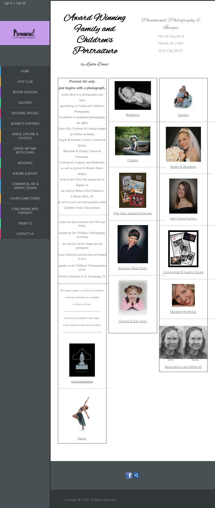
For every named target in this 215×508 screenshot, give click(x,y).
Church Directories (25, 198)
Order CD (25, 223)
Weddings (25, 163)
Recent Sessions (25, 92)
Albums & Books (25, 173)
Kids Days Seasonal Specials (133, 213)
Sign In (8, 3)
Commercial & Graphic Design (183, 272)
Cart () (20, 3)
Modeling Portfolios (183, 312)
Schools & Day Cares (133, 321)
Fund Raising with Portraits (25, 211)
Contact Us (25, 234)
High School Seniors (183, 218)
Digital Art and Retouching (25, 150)
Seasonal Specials (25, 113)
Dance (82, 438)
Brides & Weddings (183, 167)
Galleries (25, 103)
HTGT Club (25, 82)
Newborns (133, 115)
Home (25, 71)
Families (183, 115)
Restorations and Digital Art (183, 367)
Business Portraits (25, 124)
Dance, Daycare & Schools (25, 136)
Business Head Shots (132, 268)
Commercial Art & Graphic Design (25, 186)
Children (132, 160)
